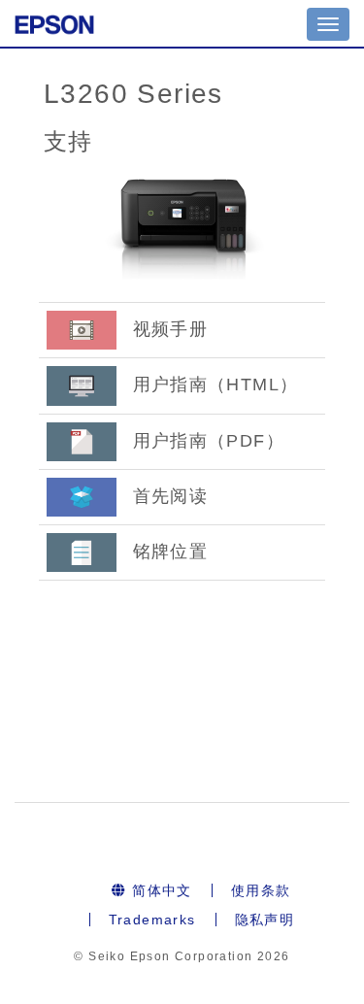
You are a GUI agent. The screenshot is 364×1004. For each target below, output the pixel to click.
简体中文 (159, 890)
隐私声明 (265, 919)
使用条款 (261, 890)
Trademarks (152, 919)
